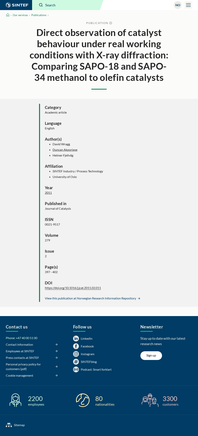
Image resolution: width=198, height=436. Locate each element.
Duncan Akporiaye (65, 149)
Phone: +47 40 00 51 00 (21, 338)
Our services (20, 15)
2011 (48, 192)
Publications (38, 15)
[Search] (41, 5)
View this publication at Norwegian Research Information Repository (91, 298)
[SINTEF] (16, 5)
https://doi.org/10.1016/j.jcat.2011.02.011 (73, 288)
